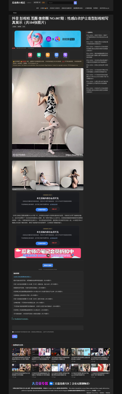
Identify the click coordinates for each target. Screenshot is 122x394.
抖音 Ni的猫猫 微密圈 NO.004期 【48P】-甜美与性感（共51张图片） (34, 299)
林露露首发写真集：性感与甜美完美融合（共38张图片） (30, 288)
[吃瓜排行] (30, 55)
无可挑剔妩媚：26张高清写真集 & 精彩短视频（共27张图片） (32, 313)
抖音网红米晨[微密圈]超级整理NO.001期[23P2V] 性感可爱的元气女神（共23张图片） (38, 291)
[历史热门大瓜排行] (55, 8)
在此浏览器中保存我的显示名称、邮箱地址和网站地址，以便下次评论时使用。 (34, 332)
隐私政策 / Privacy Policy (92, 392)
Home (15, 12)
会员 (63, 61)
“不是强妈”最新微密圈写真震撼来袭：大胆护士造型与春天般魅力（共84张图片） (37, 306)
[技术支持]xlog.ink (104, 8)
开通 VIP (54, 209)
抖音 (24, 26)
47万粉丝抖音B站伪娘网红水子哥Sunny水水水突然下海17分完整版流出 (97, 76)
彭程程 (14, 26)
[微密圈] (57, 55)
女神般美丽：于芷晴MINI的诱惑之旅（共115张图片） (29, 302)
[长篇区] (39, 55)
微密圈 (19, 26)
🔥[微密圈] (23, 61)
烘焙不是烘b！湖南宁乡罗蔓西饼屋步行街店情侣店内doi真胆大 (97, 37)
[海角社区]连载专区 (67, 8)
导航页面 (108, 392)
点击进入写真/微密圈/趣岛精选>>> (22, 276)
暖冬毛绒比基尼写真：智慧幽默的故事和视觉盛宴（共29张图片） (33, 280)
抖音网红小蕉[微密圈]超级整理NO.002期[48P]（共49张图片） (32, 310)
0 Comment (31, 48)
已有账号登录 (42, 209)
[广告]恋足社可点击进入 (20, 319)
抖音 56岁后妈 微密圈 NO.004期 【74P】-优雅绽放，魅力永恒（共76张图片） (36, 284)
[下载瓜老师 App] (43, 2)
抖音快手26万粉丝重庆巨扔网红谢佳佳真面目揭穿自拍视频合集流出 (97, 48)
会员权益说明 (53, 204)
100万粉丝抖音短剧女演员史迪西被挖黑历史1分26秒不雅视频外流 (21, 359)
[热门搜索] (65, 55)
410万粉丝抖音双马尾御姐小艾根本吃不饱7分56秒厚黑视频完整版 (100, 359)
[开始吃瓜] (48, 55)
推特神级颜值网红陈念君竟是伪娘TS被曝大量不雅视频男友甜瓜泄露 (97, 55)
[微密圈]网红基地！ (78, 8)
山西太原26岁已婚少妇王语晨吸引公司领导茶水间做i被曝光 (97, 83)
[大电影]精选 (88, 8)
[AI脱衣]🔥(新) (44, 8)
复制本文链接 (47, 265)
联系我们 (95, 8)
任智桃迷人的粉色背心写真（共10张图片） (26, 295)
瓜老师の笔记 (18, 2)
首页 (37, 8)
